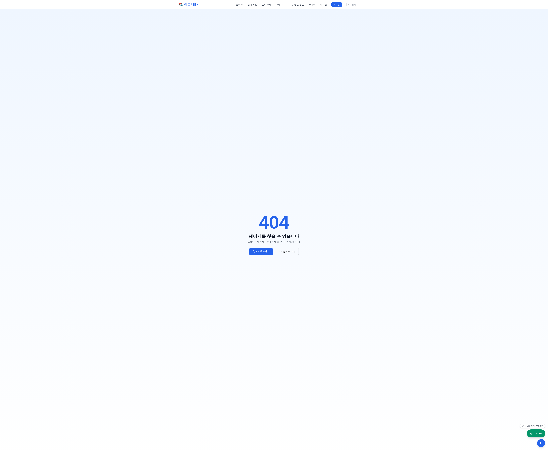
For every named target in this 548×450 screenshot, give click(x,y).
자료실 (323, 4)
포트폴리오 (237, 4)
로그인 (337, 4)
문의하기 (266, 4)
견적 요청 (252, 4)
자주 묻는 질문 (296, 4)
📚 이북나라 (188, 4)
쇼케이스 (280, 4)
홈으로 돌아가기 (261, 251)
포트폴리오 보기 (287, 251)
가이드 (312, 4)
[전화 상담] (541, 443)
